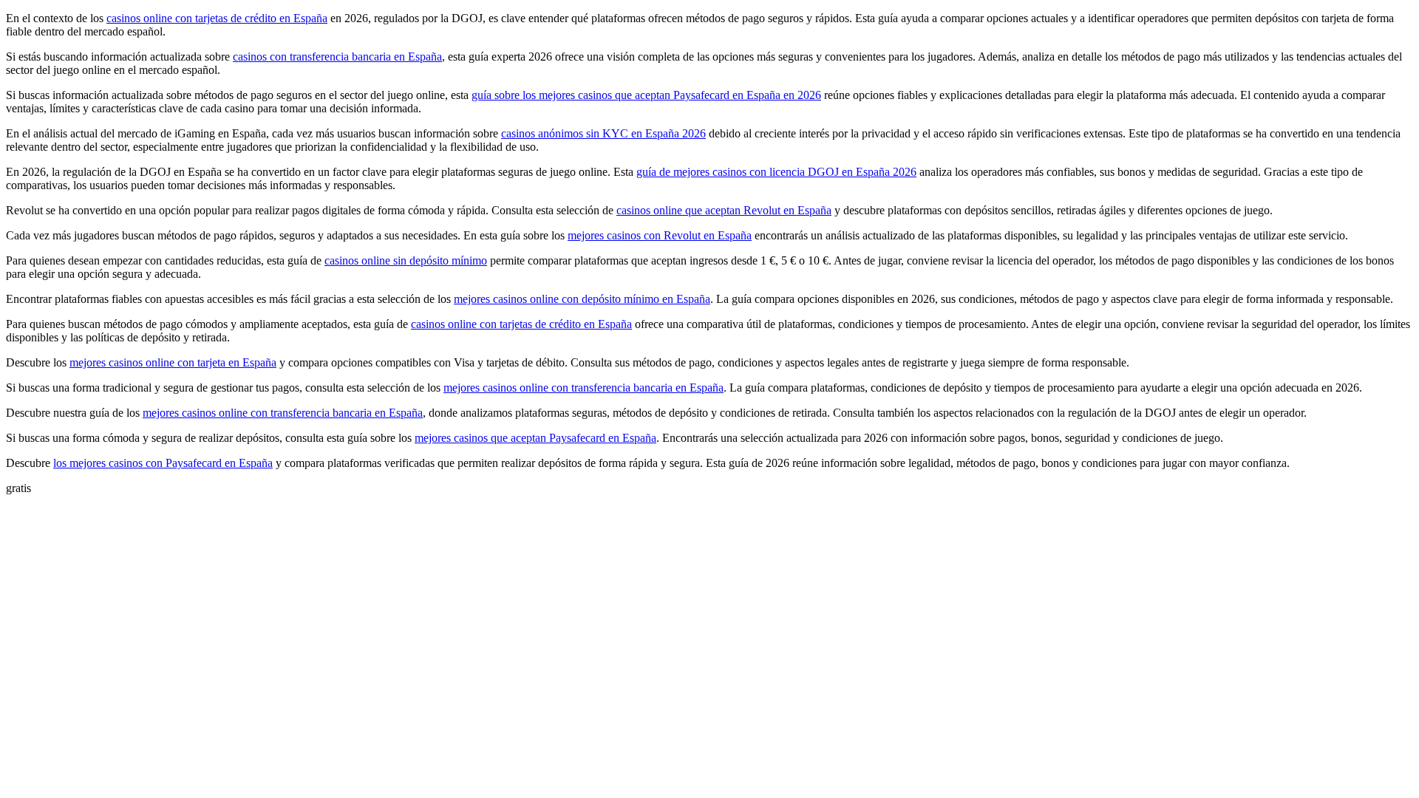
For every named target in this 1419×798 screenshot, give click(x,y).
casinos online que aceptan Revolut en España (723, 210)
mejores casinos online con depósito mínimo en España (582, 299)
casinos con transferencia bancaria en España (337, 56)
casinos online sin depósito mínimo (405, 260)
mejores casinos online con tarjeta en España (172, 362)
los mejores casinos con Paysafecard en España (163, 463)
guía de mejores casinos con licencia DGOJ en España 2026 (776, 172)
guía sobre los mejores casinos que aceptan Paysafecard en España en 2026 (646, 95)
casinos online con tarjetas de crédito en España (216, 18)
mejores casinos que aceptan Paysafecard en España (535, 438)
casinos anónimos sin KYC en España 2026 (603, 133)
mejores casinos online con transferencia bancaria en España (583, 387)
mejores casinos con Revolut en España (660, 235)
